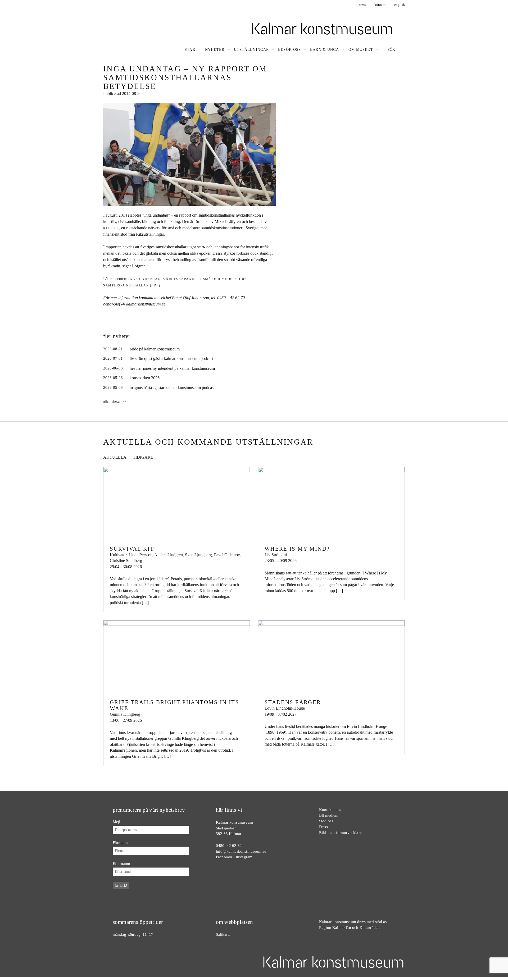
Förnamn (120, 842)
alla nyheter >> (114, 401)
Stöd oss (326, 821)
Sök (391, 50)
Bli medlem (329, 815)
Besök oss (289, 50)
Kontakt (379, 5)
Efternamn (121, 863)
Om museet (360, 50)
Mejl (116, 821)
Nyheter (215, 50)
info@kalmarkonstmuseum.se (241, 851)
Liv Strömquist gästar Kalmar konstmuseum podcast (171, 358)
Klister (111, 228)
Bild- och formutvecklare (340, 832)
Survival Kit (132, 549)
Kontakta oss (330, 809)
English (399, 5)
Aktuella (114, 457)
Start (191, 50)
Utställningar (251, 50)
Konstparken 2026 (145, 378)
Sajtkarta (223, 934)
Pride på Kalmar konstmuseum (155, 349)
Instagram (244, 857)
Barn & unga (324, 50)
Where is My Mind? (297, 549)
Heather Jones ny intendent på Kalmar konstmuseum (172, 368)
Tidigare (143, 457)
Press (362, 5)
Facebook (224, 857)
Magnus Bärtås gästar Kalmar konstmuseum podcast (172, 387)
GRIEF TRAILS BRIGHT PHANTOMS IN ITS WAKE (174, 705)
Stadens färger (293, 702)
